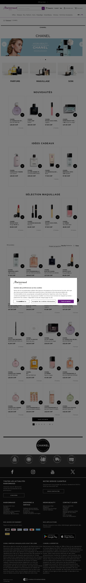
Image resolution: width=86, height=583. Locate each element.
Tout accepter (66, 301)
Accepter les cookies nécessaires (43, 301)
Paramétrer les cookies (21, 301)
